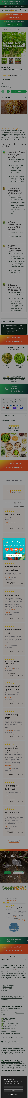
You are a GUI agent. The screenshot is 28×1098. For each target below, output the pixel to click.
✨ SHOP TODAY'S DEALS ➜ (14, 555)
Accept (13, 1087)
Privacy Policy (15, 1083)
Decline (13, 1090)
